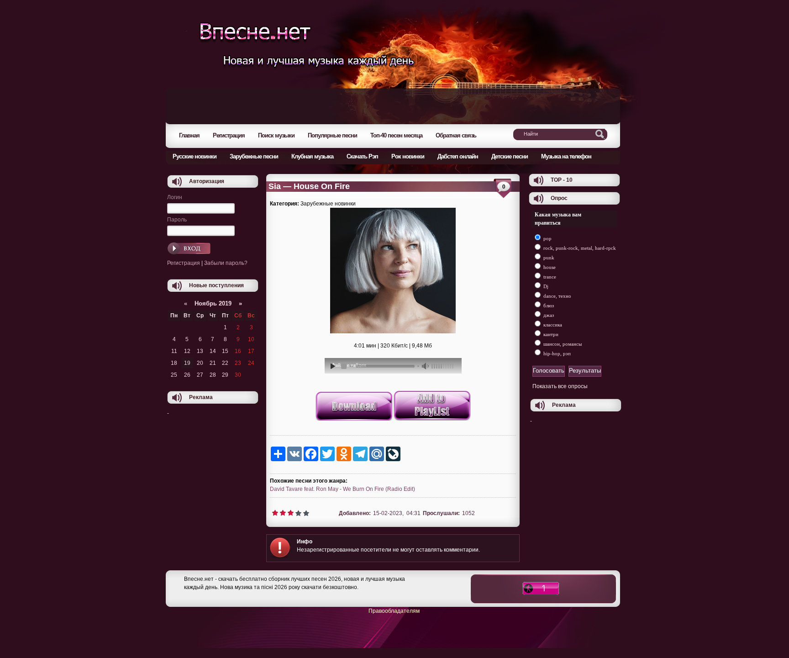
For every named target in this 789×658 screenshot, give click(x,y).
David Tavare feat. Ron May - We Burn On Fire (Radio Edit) (342, 489)
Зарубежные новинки (328, 203)
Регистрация (183, 263)
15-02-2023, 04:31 (396, 513)
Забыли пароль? (225, 263)
